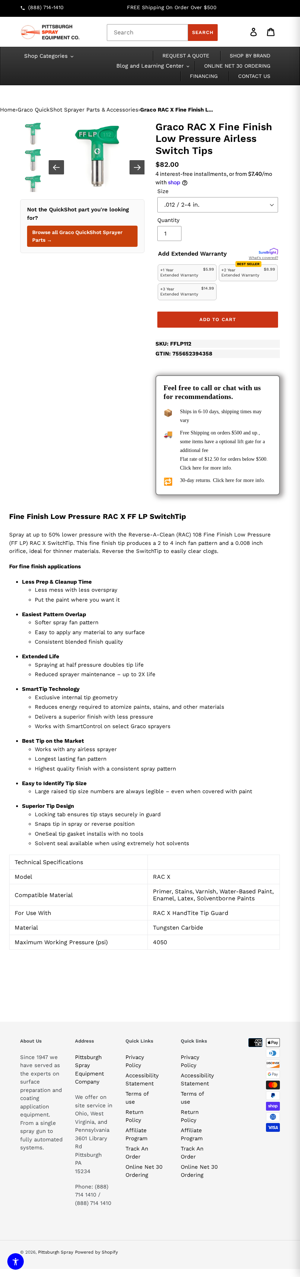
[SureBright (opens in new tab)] (268, 251)
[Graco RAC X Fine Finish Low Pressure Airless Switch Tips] (97, 156)
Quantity (168, 220)
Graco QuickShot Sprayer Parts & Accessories (78, 109)
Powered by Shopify (96, 1252)
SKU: (173, 343)
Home (8, 109)
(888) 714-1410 (46, 7)
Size (163, 191)
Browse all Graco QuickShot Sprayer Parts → (77, 236)
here (196, 468)
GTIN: (183, 353)
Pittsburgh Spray (55, 1252)
